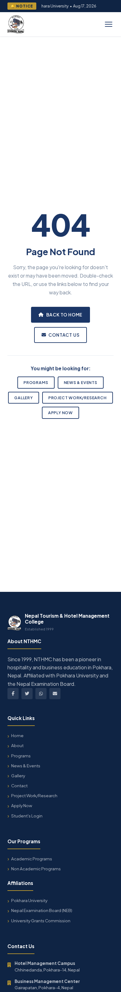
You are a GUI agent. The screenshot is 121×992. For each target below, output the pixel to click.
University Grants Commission (40, 920)
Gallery (23, 397)
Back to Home (64, 314)
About (17, 745)
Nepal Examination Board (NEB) (41, 910)
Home (17, 735)
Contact (19, 785)
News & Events (80, 382)
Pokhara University (29, 900)
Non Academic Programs (36, 868)
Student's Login (27, 815)
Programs (36, 382)
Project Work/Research (77, 397)
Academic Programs (31, 858)
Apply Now (60, 412)
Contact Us (63, 335)
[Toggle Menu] (109, 24)
